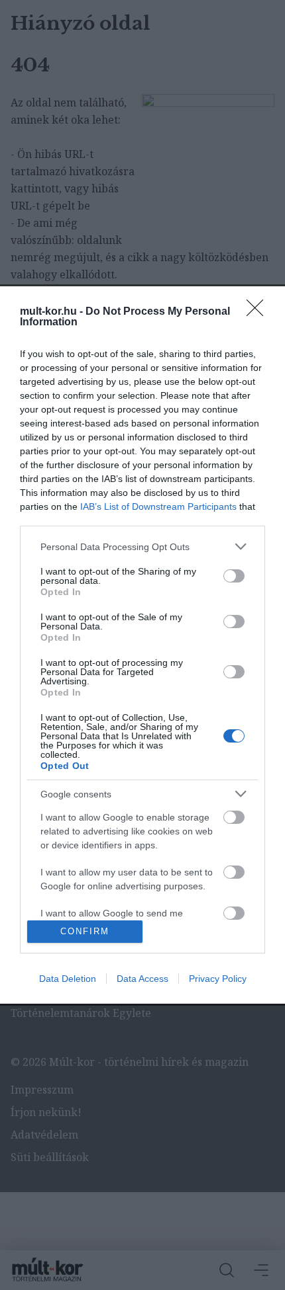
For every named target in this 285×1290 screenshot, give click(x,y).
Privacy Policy (218, 978)
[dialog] (142, 644)
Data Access (142, 978)
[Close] (259, 312)
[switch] (234, 576)
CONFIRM (84, 931)
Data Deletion (67, 978)
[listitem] (142, 546)
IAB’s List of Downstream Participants (158, 506)
